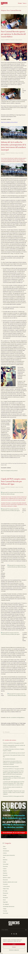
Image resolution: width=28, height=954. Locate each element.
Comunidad (20, 153)
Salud (4, 900)
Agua (17, 39)
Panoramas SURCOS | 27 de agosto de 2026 (13, 769)
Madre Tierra (6, 888)
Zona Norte (5, 913)
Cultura (4, 868)
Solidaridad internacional (8, 906)
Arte (4, 857)
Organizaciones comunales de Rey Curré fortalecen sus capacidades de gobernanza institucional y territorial (12, 762)
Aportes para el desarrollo (9, 855)
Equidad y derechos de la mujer (10, 882)
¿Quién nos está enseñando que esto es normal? (14, 753)
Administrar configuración (14, 950)
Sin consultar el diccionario (9, 759)
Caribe (4, 862)
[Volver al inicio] (4, 3)
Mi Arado (5, 891)
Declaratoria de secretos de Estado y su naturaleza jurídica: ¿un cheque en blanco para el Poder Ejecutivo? (14, 778)
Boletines (5, 859)
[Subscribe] (26, 930)
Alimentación (6, 851)
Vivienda (5, 911)
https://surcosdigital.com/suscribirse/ (9, 470)
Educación (5, 875)
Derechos (20, 39)
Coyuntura (5, 866)
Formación (5, 884)
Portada (20, 3)
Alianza (4, 848)
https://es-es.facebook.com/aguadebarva (15, 717)
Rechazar (14, 947)
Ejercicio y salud (6, 877)
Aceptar (14, 944)
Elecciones (5, 880)
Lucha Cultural (6, 886)
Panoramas (5, 893)
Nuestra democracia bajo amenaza (10, 766)
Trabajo (4, 908)
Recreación (5, 897)
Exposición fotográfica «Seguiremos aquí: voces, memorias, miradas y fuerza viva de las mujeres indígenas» (14, 792)
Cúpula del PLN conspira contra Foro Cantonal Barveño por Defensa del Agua (13, 481)
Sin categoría (6, 904)
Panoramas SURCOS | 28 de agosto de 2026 (13, 743)
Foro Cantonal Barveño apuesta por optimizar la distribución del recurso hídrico (13, 34)
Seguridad (5, 902)
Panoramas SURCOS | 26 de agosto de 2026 (13, 796)
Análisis (5, 853)
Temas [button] (24, 3)
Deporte (5, 871)
